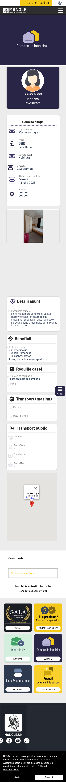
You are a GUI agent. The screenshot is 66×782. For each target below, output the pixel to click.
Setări (17, 777)
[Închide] (61, 756)
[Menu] (60, 10)
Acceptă (49, 777)
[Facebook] (9, 740)
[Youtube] (18, 740)
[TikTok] (26, 740)
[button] (60, 3)
